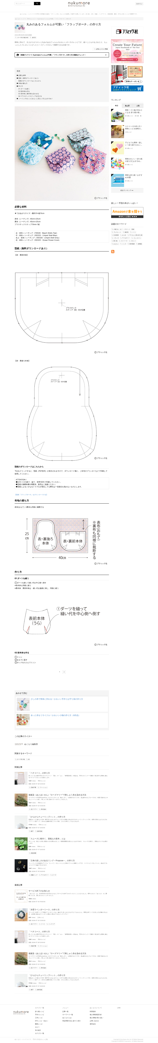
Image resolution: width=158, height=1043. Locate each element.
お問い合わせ (94, 1021)
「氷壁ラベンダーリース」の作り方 (44, 909)
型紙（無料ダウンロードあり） (28, 78)
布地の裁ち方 (22, 83)
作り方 (20, 86)
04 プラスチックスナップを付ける (30, 96)
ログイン (139, 4)
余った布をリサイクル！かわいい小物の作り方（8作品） (55, 715)
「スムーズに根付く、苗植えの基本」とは (47, 839)
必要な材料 (22, 75)
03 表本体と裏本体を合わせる (28, 94)
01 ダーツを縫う (24, 89)
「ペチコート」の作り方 (39, 773)
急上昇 (127, 105)
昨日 (116, 105)
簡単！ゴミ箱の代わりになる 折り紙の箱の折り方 (133, 111)
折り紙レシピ (129, 116)
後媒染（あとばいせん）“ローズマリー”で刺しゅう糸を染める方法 (57, 795)
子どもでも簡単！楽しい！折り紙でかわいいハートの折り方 (133, 143)
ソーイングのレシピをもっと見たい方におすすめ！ (35, 98)
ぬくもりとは (66, 1018)
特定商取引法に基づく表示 (71, 1021)
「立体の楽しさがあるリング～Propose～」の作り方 (52, 860)
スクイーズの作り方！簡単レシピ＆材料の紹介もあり (133, 127)
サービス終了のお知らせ (39, 891)
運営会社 (93, 1024)
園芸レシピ (39, 1024)
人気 (138, 105)
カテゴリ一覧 (39, 1033)
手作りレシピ (42, 781)
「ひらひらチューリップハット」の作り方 (47, 817)
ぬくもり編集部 (31, 744)
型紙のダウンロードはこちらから (29, 81)
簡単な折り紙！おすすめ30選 (133, 176)
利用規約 (93, 1011)
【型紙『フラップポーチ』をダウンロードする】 (31, 495)
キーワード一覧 (67, 1014)
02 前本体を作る (24, 91)
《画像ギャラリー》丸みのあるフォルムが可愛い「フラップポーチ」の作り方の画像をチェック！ (62, 55)
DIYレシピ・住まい (41, 1021)
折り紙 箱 (138, 116)
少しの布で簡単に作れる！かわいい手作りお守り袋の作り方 (57, 699)
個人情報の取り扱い (96, 1018)
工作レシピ (40, 917)
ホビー (37, 1027)
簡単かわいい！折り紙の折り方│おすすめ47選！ (133, 160)
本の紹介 (38, 1030)
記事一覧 (65, 1011)
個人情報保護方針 (96, 1014)
